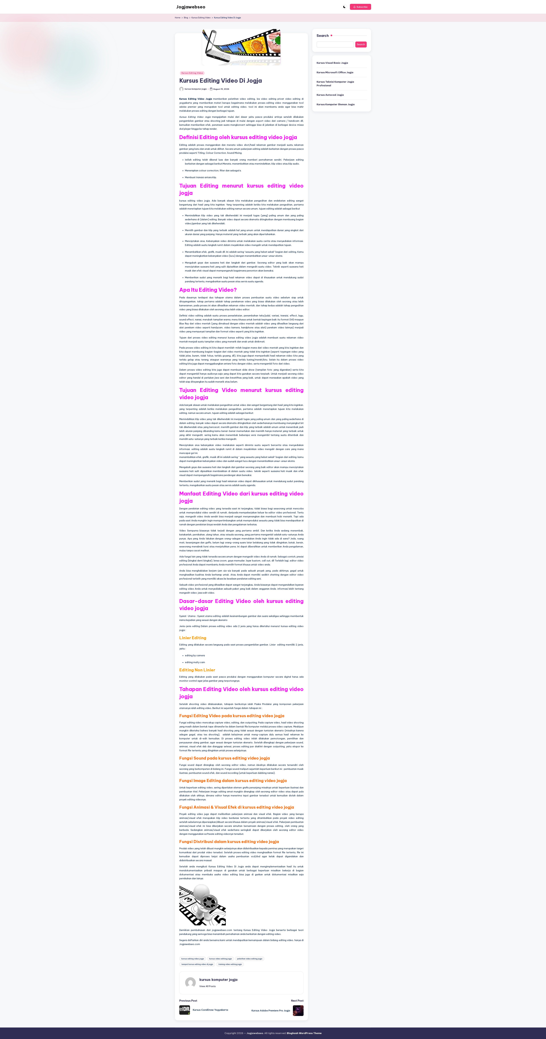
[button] (360, 7)
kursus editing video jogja (192, 959)
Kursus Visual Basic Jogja (332, 62)
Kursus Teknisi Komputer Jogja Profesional (335, 83)
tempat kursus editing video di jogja (197, 964)
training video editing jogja (230, 964)
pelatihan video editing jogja (249, 959)
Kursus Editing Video (192, 73)
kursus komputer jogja (218, 979)
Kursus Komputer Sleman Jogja (336, 104)
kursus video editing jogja (220, 959)
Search (323, 35)
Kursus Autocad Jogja (330, 94)
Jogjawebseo (190, 7)
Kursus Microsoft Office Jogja (335, 72)
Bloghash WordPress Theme (304, 1033)
